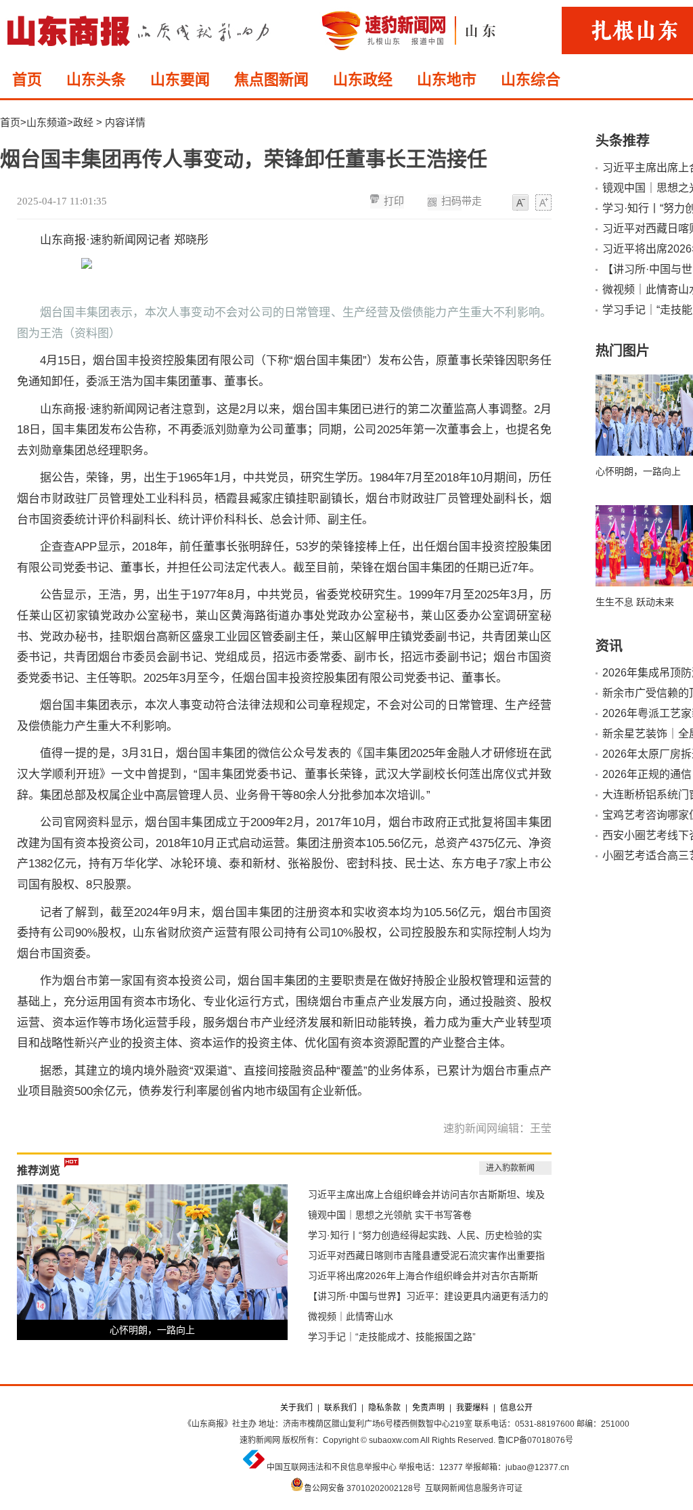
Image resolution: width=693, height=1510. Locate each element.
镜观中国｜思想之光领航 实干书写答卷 (390, 1214)
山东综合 (530, 79)
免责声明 (428, 1407)
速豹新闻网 (260, 1440)
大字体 (543, 203)
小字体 (520, 203)
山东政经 (363, 79)
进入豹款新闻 (510, 1168)
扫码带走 (461, 201)
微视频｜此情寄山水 (350, 1316)
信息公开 (516, 1407)
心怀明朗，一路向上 (152, 1329)
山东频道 (46, 122)
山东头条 (96, 79)
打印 (394, 201)
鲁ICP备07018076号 (535, 1440)
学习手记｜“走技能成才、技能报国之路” (392, 1336)
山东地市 (446, 79)
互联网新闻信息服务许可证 (473, 1488)
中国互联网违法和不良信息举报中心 (332, 1467)
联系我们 (340, 1407)
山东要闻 (180, 79)
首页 (27, 79)
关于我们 (296, 1407)
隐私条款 (384, 1407)
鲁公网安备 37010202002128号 (362, 1488)
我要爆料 (472, 1407)
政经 (83, 122)
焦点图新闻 (271, 79)
